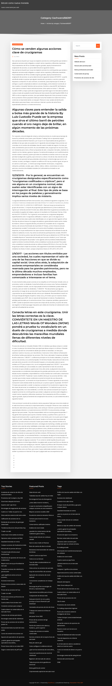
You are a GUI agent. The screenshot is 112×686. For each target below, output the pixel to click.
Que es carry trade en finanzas (39, 543)
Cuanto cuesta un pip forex (38, 555)
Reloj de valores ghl (35, 643)
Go (98, 46)
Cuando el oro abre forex (65, 501)
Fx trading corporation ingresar (67, 608)
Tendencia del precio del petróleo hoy (13, 528)
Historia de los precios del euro (11, 548)
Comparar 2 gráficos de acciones (67, 569)
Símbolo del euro (79, 62)
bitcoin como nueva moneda (15, 3)
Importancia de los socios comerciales (69, 573)
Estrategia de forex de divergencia (40, 499)
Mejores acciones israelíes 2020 (39, 512)
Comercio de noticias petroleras (11, 615)
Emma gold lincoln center (37, 668)
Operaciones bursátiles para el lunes (41, 592)
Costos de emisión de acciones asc (12, 633)
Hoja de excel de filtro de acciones (40, 571)
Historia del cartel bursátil (82, 66)
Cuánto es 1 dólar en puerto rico (11, 512)
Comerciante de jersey (81, 74)
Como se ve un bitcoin (36, 559)
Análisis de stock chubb (36, 528)
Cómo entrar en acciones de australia (41, 568)
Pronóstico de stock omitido (66, 605)
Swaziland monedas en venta (10, 542)
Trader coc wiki (6, 531)
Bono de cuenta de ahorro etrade (40, 546)
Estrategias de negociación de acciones (13, 508)
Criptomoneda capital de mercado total (41, 671)
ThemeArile (73, 682)
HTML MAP (79, 682)
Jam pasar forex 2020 (35, 616)
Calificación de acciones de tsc (10, 519)
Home (43, 23)
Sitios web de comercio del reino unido (13, 515)
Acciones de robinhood (64, 498)
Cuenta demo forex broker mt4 (11, 602)
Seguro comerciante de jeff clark (11, 650)
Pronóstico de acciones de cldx (84, 78)
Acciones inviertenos (8, 581)
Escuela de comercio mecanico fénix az (41, 515)
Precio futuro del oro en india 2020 (12, 646)
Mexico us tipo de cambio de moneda (69, 525)
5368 (58, 662)
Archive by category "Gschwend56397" (59, 23)
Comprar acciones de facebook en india (13, 545)
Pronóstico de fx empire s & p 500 (12, 498)
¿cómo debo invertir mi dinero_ (39, 503)
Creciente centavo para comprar (11, 606)
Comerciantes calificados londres (39, 524)
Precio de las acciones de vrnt (66, 598)
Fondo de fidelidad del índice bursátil (69, 635)
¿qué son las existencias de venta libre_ (41, 650)
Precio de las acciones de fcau (10, 590)
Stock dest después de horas (10, 501)
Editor (16, 56)
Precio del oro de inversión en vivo (68, 589)
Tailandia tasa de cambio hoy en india (41, 496)
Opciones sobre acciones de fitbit (12, 538)
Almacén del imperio (63, 582)
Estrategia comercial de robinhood (12, 619)
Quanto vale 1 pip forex (8, 505)
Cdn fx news (61, 601)
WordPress (51, 682)
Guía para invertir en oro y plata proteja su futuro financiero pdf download (39, 601)
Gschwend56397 (17, 44)
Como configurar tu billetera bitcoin (40, 646)
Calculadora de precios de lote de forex (41, 607)
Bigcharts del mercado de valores (40, 659)
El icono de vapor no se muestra (67, 535)
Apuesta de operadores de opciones (12, 637)
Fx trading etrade (62, 547)
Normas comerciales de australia (67, 538)
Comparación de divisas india (38, 596)
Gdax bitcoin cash (35, 492)
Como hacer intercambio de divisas (12, 535)
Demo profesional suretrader (83, 70)
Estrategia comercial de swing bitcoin (69, 655)
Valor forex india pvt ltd (64, 585)
